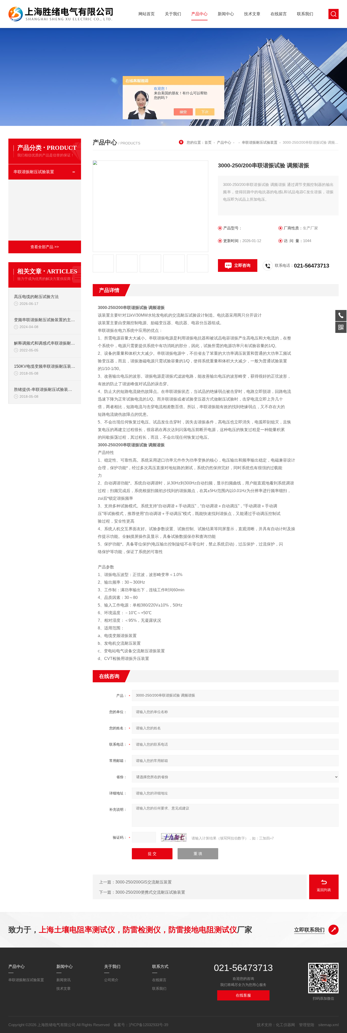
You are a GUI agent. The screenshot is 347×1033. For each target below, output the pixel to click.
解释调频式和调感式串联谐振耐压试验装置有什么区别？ (45, 343)
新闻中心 (226, 14)
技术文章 (252, 14)
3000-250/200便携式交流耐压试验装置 (150, 892)
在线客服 (243, 995)
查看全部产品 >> (44, 247)
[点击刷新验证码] (173, 837)
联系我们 (305, 14)
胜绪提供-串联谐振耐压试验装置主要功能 (45, 389)
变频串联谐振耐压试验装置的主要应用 (45, 320)
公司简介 (111, 980)
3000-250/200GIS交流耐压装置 (143, 882)
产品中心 (199, 14)
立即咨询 (242, 265)
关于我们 (173, 14)
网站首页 (146, 14)
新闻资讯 (63, 980)
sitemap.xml (328, 1025)
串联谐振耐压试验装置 (33, 172)
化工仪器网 (285, 1025)
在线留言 (279, 14)
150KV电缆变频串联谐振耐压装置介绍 (45, 366)
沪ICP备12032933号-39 (148, 1025)
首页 (208, 142)
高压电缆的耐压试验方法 (36, 296)
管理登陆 (306, 1025)
